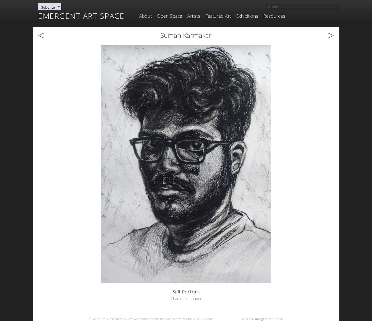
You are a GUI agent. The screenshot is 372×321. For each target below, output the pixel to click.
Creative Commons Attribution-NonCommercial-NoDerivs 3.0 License (170, 319)
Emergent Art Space (81, 16)
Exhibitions (247, 16)
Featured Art (218, 16)
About (145, 16)
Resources (274, 16)
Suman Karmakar (186, 35)
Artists (193, 16)
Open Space (169, 16)
